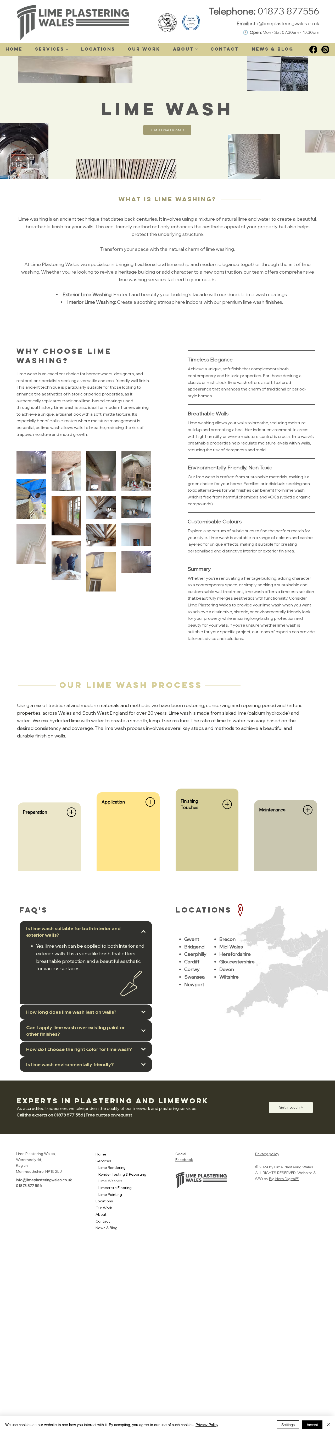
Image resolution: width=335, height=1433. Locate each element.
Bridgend (194, 947)
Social (180, 1154)
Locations (104, 1201)
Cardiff (191, 962)
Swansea (194, 977)
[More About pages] (196, 49)
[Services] (153, 1161)
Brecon (227, 939)
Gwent (191, 939)
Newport (194, 984)
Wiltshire (229, 977)
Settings (288, 1424)
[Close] (329, 1424)
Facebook (184, 1159)
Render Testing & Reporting (122, 1174)
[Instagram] (325, 49)
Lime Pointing (110, 1194)
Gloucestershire (237, 962)
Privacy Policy (207, 1424)
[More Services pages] (67, 49)
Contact (103, 1221)
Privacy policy (267, 1154)
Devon (226, 969)
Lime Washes (110, 1181)
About (101, 1214)
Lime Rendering (112, 1167)
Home (101, 1154)
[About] (153, 1214)
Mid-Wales (231, 947)
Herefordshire (235, 954)
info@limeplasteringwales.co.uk (284, 23)
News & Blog (107, 1227)
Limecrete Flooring (115, 1187)
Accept (312, 1424)
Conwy (192, 969)
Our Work (104, 1208)
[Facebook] (313, 49)
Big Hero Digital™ (284, 1178)
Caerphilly (195, 954)
